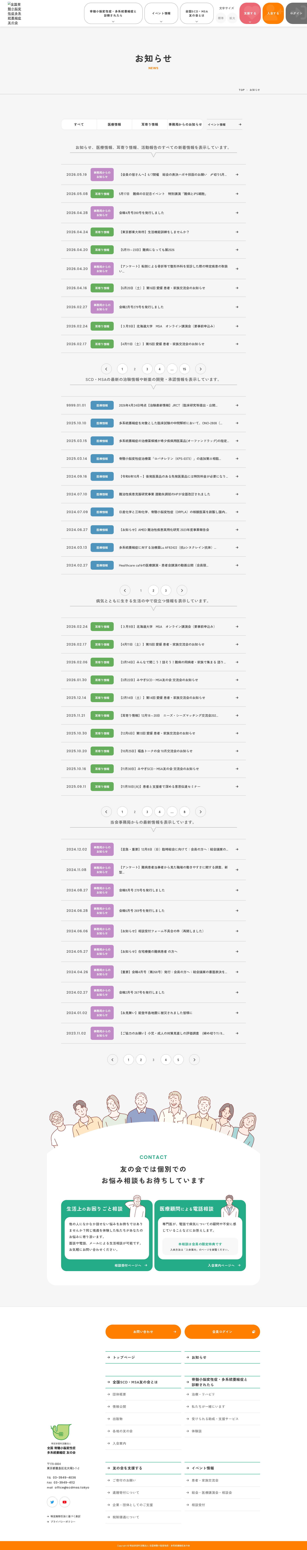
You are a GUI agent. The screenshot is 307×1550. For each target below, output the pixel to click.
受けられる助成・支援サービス (215, 1418)
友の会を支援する (127, 1468)
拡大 (232, 18)
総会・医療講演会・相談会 (212, 1492)
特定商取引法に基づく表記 (65, 1516)
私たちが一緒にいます (208, 1406)
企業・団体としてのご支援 (133, 1504)
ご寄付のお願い (124, 1480)
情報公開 (119, 1406)
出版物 (118, 1418)
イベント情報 (161, 13)
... (172, 369)
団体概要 (119, 1394)
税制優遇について (126, 1517)
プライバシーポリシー (63, 1521)
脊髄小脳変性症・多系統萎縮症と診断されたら (113, 13)
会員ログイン (222, 1331)
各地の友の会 (123, 1431)
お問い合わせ (143, 1331)
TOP (241, 90)
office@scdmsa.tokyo (72, 1487)
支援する (250, 13)
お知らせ (199, 1357)
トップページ (124, 1357)
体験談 (197, 1431)
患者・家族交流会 (205, 1480)
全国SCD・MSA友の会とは (196, 13)
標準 (221, 18)
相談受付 (198, 1504)
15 (184, 369)
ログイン (296, 13)
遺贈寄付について (126, 1492)
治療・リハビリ (203, 1394)
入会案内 (119, 1443)
